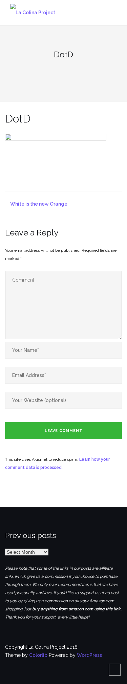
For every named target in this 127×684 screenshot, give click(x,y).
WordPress (89, 655)
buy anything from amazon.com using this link (76, 609)
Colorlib (38, 655)
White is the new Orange (38, 204)
